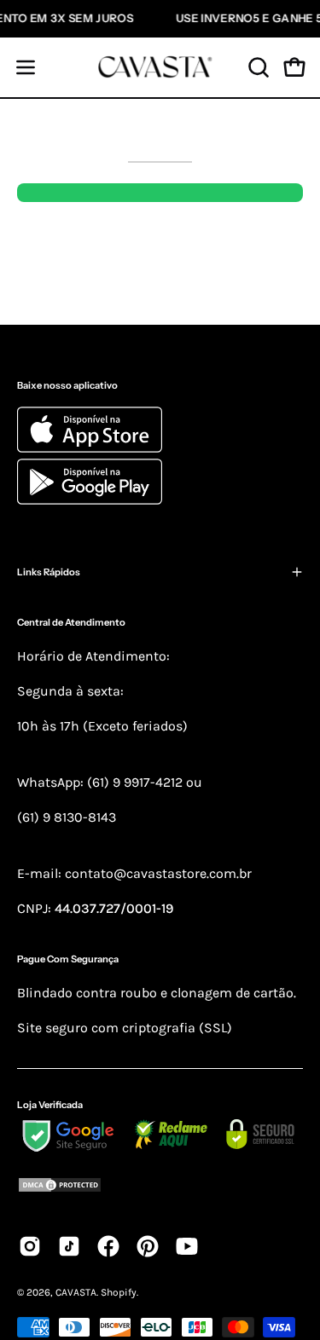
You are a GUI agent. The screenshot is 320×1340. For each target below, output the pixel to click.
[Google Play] (89, 500)
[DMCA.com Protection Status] (160, 1187)
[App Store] (91, 448)
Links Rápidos (48, 572)
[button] (257, 67)
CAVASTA (75, 1292)
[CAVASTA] (160, 67)
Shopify (119, 1292)
